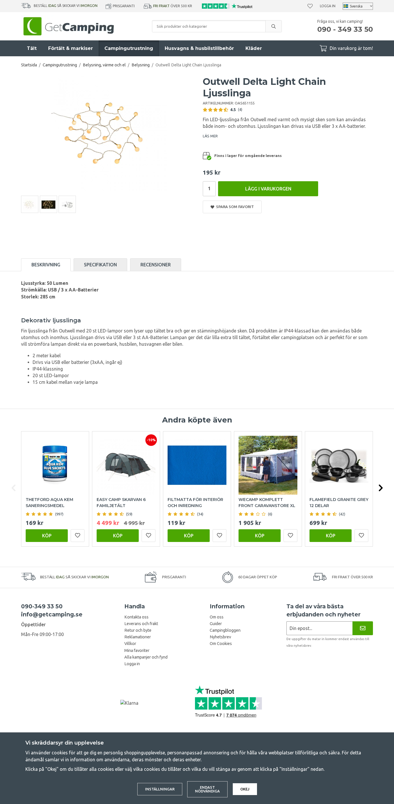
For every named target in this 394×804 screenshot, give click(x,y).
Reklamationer (137, 637)
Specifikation (100, 264)
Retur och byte (137, 630)
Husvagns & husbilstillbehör (199, 48)
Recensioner (155, 264)
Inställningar (160, 789)
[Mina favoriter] (310, 6)
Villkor (130, 643)
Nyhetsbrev (220, 637)
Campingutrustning (128, 48)
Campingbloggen (225, 630)
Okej (244, 789)
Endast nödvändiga (207, 789)
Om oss (217, 617)
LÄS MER (210, 136)
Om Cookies (221, 643)
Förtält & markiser (70, 48)
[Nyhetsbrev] (362, 628)
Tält (32, 48)
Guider (216, 623)
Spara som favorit (234, 207)
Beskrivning (45, 264)
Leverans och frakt (141, 623)
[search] (273, 26)
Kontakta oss (136, 617)
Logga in (327, 6)
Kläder (253, 48)
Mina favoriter (136, 650)
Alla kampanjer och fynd (146, 657)
